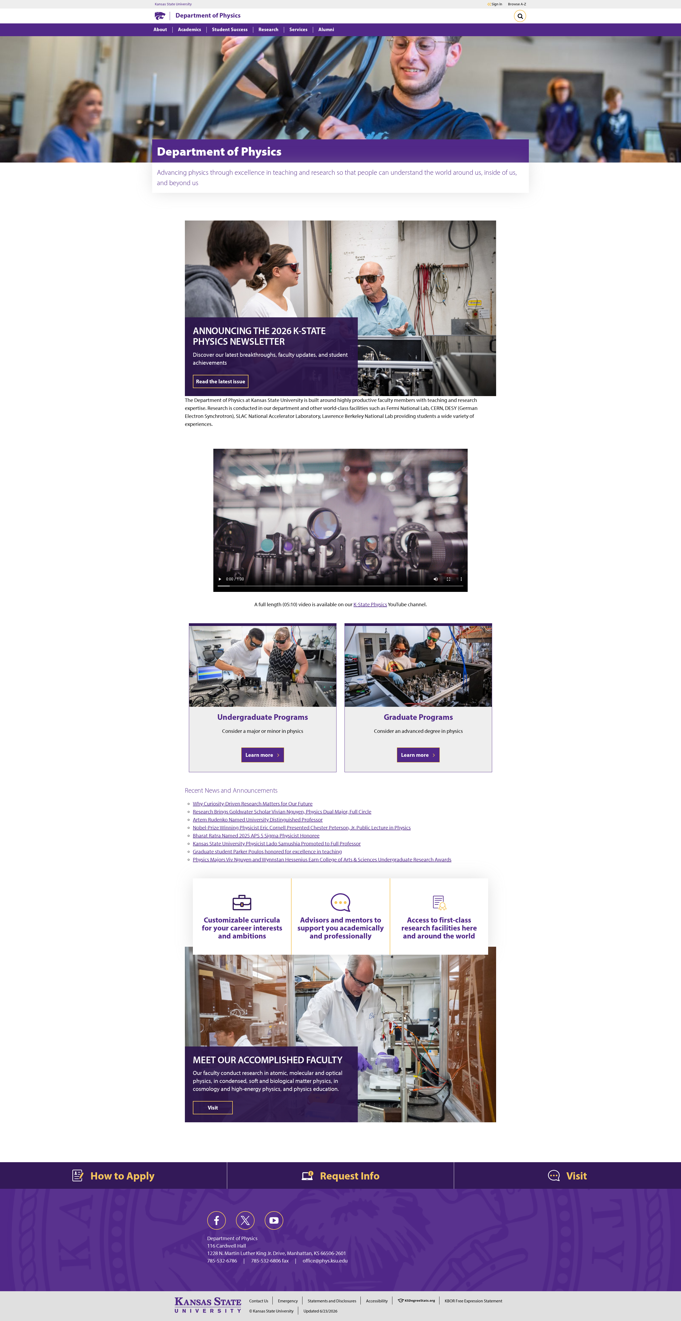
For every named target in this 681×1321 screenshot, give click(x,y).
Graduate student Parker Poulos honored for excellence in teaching (267, 851)
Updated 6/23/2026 (320, 1311)
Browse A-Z (517, 4)
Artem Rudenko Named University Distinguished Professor (258, 819)
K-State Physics (370, 604)
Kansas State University (173, 4)
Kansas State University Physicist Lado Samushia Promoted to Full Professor (277, 843)
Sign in (497, 4)
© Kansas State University (271, 1311)
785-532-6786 (222, 1260)
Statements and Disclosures (332, 1300)
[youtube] (274, 1220)
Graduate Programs (418, 717)
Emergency (288, 1300)
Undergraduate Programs (262, 717)
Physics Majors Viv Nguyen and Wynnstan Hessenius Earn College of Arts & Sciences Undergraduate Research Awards (322, 859)
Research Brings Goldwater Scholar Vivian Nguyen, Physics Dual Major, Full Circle (282, 811)
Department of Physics (208, 15)
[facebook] (216, 1220)
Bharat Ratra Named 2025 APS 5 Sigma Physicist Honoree (256, 835)
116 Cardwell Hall (226, 1246)
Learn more (260, 754)
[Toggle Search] (520, 16)
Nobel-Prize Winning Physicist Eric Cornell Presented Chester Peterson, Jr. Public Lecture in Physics (302, 827)
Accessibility (377, 1300)
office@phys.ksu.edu (325, 1260)
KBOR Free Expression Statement (473, 1300)
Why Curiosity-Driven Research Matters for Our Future (253, 803)
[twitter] (245, 1220)
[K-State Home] (160, 15)
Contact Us (258, 1300)
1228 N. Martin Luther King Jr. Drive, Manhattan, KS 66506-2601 (276, 1253)
